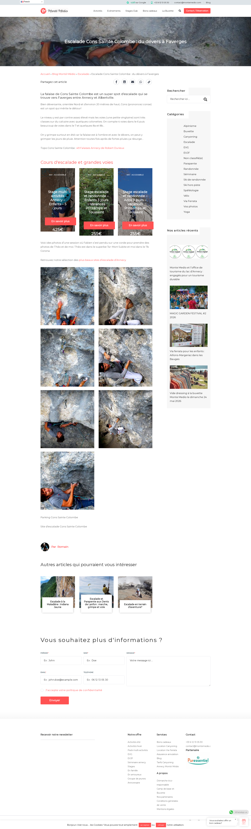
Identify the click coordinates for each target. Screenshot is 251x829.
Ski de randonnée (195, 179)
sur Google (138, 2)
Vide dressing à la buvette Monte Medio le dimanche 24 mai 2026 (188, 397)
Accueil (45, 74)
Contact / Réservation (197, 10)
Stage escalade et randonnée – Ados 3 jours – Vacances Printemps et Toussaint (135, 202)
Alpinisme (190, 125)
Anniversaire (134, 782)
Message (131, 653)
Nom (86, 653)
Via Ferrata (190, 201)
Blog (208, 2)
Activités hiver (135, 746)
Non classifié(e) (193, 158)
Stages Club (132, 11)
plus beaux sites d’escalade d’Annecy (102, 260)
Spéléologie (191, 190)
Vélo (186, 195)
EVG (186, 147)
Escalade (83, 74)
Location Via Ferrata (167, 750)
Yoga (187, 211)
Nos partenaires (165, 797)
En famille (133, 770)
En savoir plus (60, 221)
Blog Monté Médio (63, 74)
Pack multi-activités (138, 750)
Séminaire (190, 174)
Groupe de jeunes (137, 778)
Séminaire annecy (137, 762)
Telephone (88, 672)
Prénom (45, 653)
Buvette (189, 131)
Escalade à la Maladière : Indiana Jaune (58, 604)
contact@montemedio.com (187, 2)
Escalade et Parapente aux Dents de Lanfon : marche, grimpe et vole (96, 603)
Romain (63, 546)
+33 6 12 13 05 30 (161, 2)
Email (43, 672)
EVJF (187, 152)
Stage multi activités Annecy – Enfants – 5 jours (57, 200)
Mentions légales (165, 809)
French (26, 2)
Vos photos (191, 206)
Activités (97, 11)
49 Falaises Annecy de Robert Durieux (100, 148)
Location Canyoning (167, 746)
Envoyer (54, 700)
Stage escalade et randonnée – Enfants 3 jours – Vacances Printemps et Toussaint (96, 202)
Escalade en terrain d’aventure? (135, 605)
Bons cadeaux (150, 11)
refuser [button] (161, 825)
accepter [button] (144, 825)
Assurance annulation (167, 754)
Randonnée (191, 168)
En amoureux (134, 774)
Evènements (113, 11)
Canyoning (190, 136)
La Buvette (168, 11)
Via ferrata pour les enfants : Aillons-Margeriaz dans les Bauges (187, 355)
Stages (131, 766)
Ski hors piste (192, 185)
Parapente (190, 163)
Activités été (134, 742)
